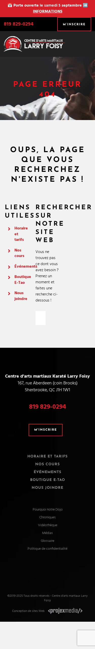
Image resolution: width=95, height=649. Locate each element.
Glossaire (47, 541)
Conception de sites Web (28, 611)
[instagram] (52, 570)
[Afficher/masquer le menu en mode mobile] (89, 41)
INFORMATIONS (47, 11)
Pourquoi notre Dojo (48, 510)
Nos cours (19, 253)
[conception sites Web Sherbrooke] (65, 611)
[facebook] (43, 570)
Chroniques (47, 517)
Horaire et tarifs (47, 456)
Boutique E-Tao (22, 280)
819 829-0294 (18, 24)
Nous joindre (20, 296)
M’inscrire (74, 24)
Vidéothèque (47, 525)
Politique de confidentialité (47, 549)
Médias (47, 533)
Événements (25, 266)
